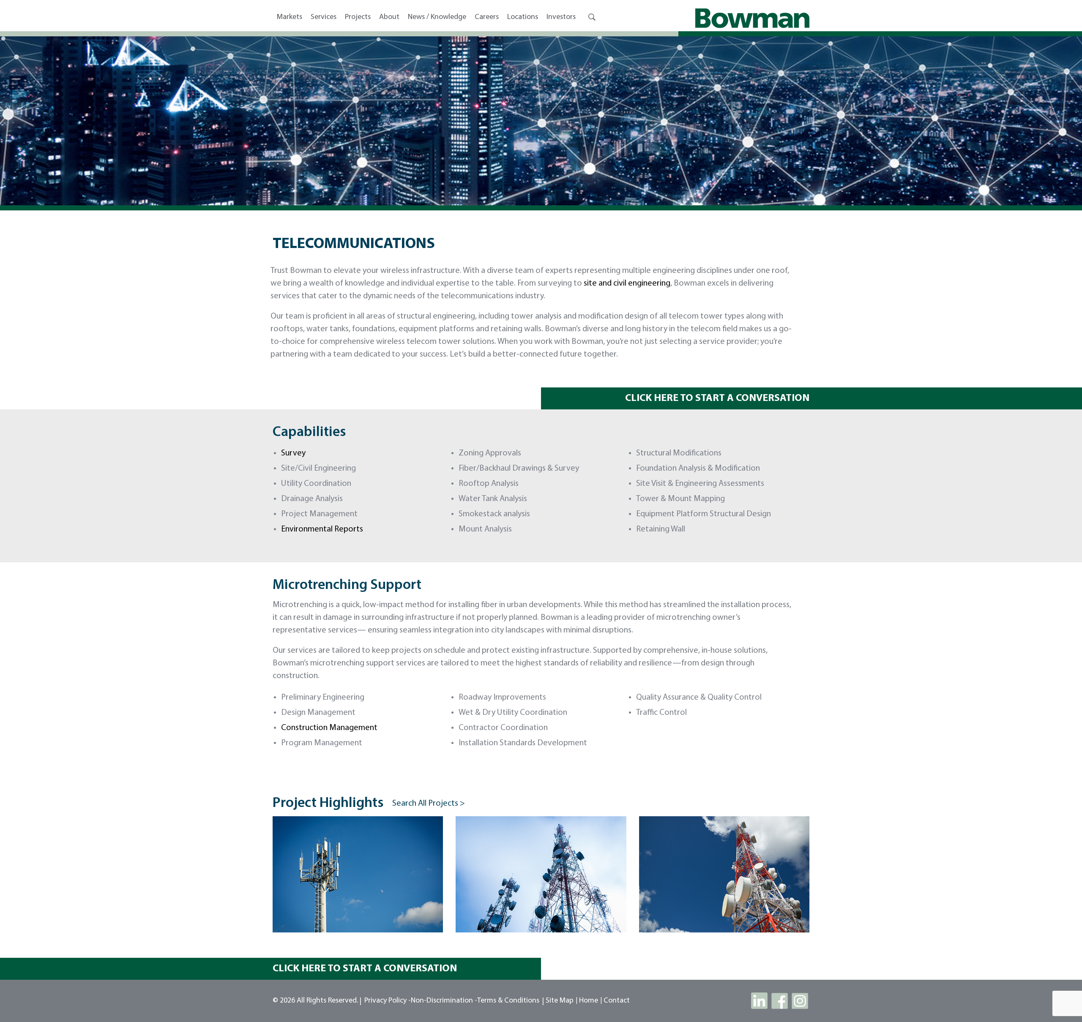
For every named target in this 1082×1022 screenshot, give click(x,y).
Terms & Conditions (508, 1001)
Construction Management (329, 728)
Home (588, 1001)
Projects (358, 17)
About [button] (389, 17)
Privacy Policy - (387, 1001)
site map (560, 1001)
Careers (487, 17)
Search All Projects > (428, 803)
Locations (522, 17)
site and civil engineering (627, 283)
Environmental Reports (322, 529)
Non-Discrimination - (444, 1001)
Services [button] (323, 17)
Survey (293, 453)
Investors (561, 17)
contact (617, 1001)
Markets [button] (289, 17)
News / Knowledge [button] (437, 17)
